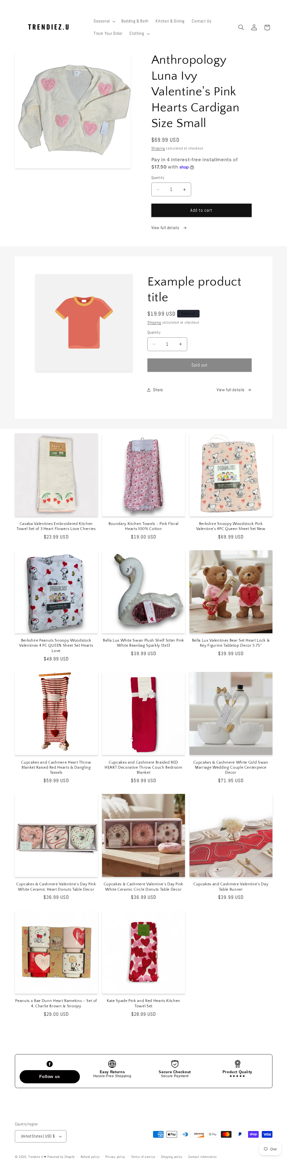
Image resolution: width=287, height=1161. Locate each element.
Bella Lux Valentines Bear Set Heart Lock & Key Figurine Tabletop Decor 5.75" (231, 643)
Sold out (199, 365)
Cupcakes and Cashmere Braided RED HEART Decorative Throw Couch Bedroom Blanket (143, 767)
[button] (104, 21)
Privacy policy (115, 1157)
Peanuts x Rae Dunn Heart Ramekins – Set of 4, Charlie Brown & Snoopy (56, 1003)
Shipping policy (171, 1157)
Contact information (202, 1157)
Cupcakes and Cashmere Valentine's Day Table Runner (230, 887)
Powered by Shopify (61, 1157)
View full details (165, 227)
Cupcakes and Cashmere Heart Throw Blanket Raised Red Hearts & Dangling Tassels (56, 767)
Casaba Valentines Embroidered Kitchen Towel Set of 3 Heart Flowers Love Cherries (56, 526)
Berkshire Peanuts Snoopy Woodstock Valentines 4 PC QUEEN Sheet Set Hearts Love (56, 645)
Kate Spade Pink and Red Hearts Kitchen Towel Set (143, 1003)
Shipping (158, 148)
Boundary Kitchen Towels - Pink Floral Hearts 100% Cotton (143, 526)
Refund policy (90, 1157)
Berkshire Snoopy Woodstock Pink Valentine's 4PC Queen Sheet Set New (231, 526)
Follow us (49, 1076)
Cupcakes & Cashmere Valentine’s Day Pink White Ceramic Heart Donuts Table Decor (56, 887)
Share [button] (158, 389)
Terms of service (143, 1157)
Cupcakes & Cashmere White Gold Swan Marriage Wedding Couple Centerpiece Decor (231, 767)
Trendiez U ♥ (37, 1157)
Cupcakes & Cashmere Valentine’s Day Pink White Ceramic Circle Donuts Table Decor (143, 887)
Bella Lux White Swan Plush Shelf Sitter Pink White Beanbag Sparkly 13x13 (143, 643)
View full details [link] (231, 389)
